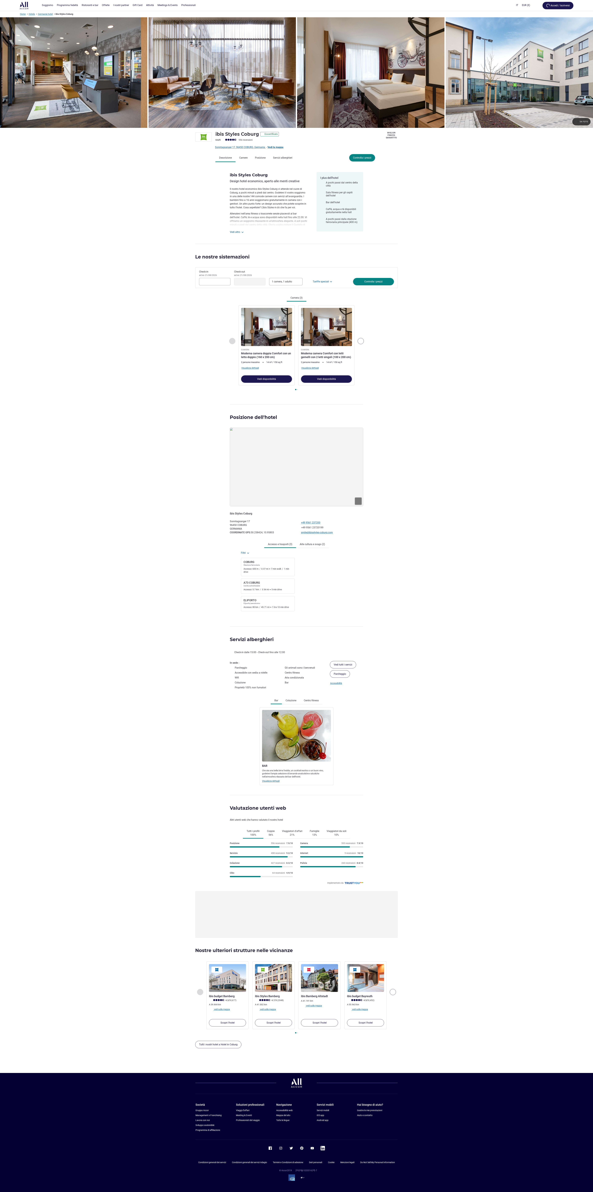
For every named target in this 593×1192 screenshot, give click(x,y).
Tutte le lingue (282, 1120)
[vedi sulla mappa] (296, 467)
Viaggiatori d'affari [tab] (292, 833)
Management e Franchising (209, 1115)
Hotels (32, 14)
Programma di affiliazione (208, 1130)
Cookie (331, 1162)
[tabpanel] (296, 348)
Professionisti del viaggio (248, 1120)
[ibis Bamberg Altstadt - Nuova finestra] (319, 978)
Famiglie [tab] (314, 833)
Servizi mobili (323, 1110)
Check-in (208, 273)
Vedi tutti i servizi (343, 664)
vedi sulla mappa (221, 1009)
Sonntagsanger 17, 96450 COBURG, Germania (240, 147)
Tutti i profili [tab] (253, 833)
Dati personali (315, 1162)
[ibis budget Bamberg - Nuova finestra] (227, 978)
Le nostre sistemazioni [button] (222, 257)
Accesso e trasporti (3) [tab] (280, 544)
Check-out (243, 273)
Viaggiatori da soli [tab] (336, 833)
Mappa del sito (283, 1115)
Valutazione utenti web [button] (258, 808)
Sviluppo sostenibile (205, 1125)
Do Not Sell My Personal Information (377, 1162)
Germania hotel (45, 14)
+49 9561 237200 (310, 522)
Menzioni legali (347, 1162)
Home (23, 14)
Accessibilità (336, 683)
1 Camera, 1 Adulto (282, 281)
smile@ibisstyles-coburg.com (317, 532)
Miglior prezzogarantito (391, 135)
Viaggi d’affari (242, 1110)
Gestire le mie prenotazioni (369, 1110)
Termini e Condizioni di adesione (288, 1162)
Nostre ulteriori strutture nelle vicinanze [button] (244, 950)
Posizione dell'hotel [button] (253, 417)
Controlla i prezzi (362, 157)
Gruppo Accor (202, 1110)
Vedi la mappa (275, 147)
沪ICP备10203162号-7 (306, 1170)
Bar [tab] (276, 700)
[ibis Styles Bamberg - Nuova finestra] (273, 978)
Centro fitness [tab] (311, 700)
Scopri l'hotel (228, 1022)
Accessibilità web (284, 1110)
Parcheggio (340, 673)
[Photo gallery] (296, 72)
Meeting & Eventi (244, 1115)
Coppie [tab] (271, 833)
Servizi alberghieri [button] (252, 639)
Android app (322, 1120)
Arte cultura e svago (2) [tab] (312, 544)
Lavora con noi (203, 1120)
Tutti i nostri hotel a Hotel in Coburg (218, 1044)
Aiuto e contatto (364, 1115)
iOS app (320, 1115)
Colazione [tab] (291, 700)
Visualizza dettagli (271, 781)
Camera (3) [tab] (296, 297)
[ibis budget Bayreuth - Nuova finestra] (365, 978)
